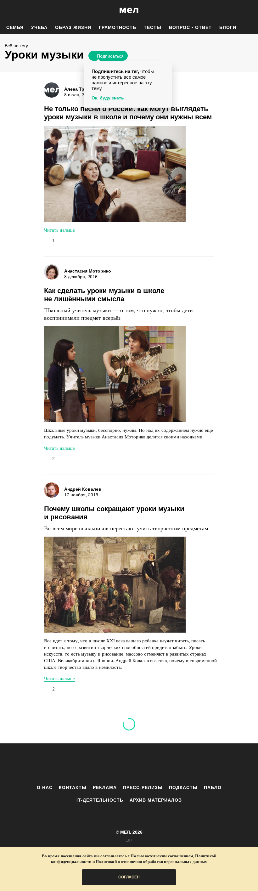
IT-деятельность (99, 800)
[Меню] (248, 10)
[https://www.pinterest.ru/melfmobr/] (146, 764)
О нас (45, 787)
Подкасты (183, 787)
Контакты (73, 787)
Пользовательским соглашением (162, 856)
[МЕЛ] (129, 10)
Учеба (39, 27)
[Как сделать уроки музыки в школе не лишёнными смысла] (115, 374)
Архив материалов (156, 800)
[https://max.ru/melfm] (181, 764)
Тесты (152, 27)
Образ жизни (73, 27)
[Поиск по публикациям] (6, 10)
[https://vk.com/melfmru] (112, 764)
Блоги (227, 27)
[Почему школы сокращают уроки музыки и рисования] (115, 585)
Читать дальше (59, 230)
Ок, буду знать (108, 97)
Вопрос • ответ (190, 27)
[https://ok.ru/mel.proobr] (163, 764)
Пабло (213, 787)
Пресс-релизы (143, 787)
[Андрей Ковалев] (51, 490)
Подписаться (110, 56)
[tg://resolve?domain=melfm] (77, 764)
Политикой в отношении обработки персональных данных (151, 861)
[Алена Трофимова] (51, 90)
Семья (15, 27)
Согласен (129, 877)
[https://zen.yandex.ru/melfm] (94, 764)
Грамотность (117, 27)
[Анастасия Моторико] (51, 271)
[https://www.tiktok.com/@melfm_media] (129, 764)
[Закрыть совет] (166, 66)
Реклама (105, 787)
